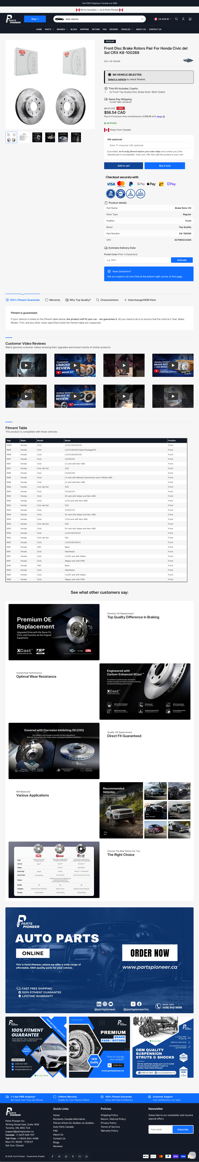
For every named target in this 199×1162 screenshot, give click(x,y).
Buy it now (165, 165)
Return (96, 29)
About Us (141, 29)
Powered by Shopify (36, 1156)
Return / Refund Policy (113, 1119)
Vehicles (125, 29)
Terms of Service (110, 1126)
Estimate (182, 260)
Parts (48, 29)
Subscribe (182, 1129)
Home (39, 29)
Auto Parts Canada (63, 1126)
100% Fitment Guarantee (25, 299)
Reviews (114, 29)
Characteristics (109, 299)
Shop (33, 19)
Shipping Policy (109, 1115)
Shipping (84, 29)
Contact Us (155, 29)
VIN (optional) (114, 139)
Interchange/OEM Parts (142, 299)
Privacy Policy (108, 1122)
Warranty (54, 299)
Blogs (74, 29)
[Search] (176, 19)
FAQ (104, 29)
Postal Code (120, 254)
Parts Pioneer (19, 1156)
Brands (61, 29)
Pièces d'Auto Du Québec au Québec (73, 1122)
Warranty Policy (109, 1130)
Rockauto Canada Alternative (69, 1119)
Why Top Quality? (80, 299)
